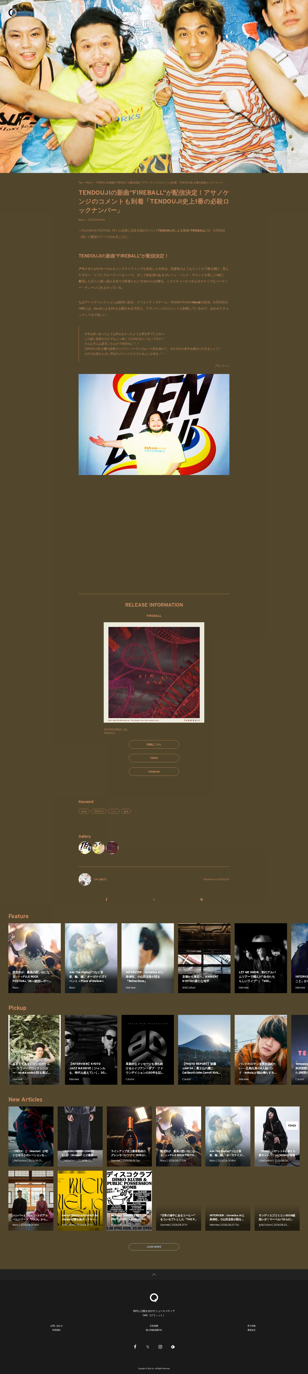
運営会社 (251, 1330)
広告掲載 (154, 1325)
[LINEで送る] (201, 899)
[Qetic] (12, 12)
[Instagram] (160, 1346)
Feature (18, 916)
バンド (114, 811)
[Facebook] (135, 1346)
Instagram (154, 771)
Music (89, 182)
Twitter (154, 757)
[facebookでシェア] (106, 899)
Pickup (17, 1007)
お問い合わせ (56, 1325)
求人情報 (251, 1325)
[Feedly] (173, 1346)
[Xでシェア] (154, 899)
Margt (84, 811)
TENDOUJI (99, 811)
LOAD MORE (154, 1246)
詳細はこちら (154, 744)
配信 (126, 811)
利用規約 (56, 1330)
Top (81, 182)
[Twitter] (147, 1346)
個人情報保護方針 (154, 1330)
